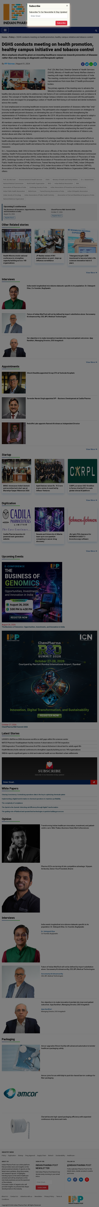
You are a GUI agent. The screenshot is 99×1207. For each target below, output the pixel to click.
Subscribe (61, 23)
